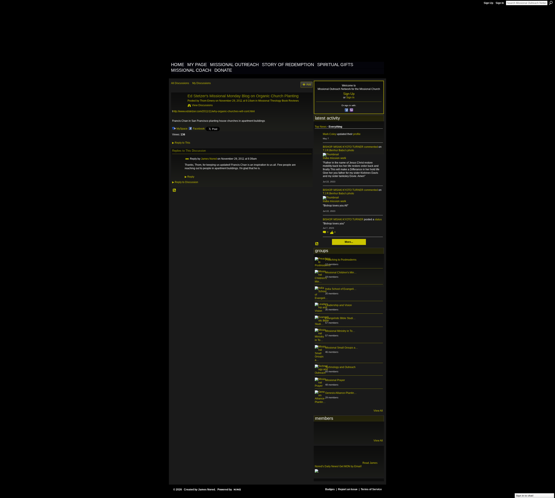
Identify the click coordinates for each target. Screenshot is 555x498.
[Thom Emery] (178, 105)
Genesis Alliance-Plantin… (341, 392)
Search (551, 3)
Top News (320, 126)
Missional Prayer (335, 380)
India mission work (334, 158)
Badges (330, 489)
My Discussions (201, 83)
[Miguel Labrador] (362, 430)
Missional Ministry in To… (340, 331)
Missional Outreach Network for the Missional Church (249, 33)
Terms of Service (371, 489)
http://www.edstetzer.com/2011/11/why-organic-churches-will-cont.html (214, 111)
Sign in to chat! (525, 495)
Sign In (500, 3)
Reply (189, 176)
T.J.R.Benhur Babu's (335, 150)
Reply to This (181, 142)
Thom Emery (207, 100)
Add (308, 84)
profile (357, 134)
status (378, 219)
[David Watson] (330, 430)
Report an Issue (347, 489)
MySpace (182, 128)
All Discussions (180, 83)
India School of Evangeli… (340, 288)
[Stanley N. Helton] (352, 430)
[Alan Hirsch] (373, 430)
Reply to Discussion (185, 182)
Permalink (187, 159)
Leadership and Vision (338, 305)
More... (349, 241)
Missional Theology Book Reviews (278, 100)
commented (371, 146)
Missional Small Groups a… (341, 347)
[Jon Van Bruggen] (341, 430)
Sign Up (488, 3)
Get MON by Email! (350, 466)
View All (378, 410)
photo (350, 150)
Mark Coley (329, 134)
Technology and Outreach (340, 367)
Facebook (199, 128)
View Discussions (202, 105)
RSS (174, 190)
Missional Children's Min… (341, 272)
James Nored (209, 158)
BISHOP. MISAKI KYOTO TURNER (343, 146)
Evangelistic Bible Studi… (340, 318)
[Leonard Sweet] (320, 430)
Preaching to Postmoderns (340, 259)
